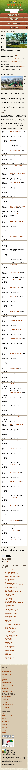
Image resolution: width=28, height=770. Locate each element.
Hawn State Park (6, 55)
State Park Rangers (6, 669)
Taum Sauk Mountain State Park (11, 645)
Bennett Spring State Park (15, 182)
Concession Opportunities (7, 682)
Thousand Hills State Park (10, 646)
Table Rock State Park (14, 464)
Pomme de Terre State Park (15, 392)
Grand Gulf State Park (9, 605)
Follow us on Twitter (9, 736)
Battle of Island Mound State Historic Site (13, 575)
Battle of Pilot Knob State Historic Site (17, 173)
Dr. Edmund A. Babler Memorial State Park (13, 571)
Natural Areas (4, 679)
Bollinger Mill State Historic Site (11, 583)
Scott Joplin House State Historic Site (17, 303)
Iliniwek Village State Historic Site (11, 609)
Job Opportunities (5, 683)
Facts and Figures (5, 721)
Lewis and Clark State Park (15, 338)
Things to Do (14, 19)
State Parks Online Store (7, 701)
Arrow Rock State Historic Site (16, 131)
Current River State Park (10, 595)
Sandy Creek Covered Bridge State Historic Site (14, 640)
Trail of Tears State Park (14, 472)
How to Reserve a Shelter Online (10, 563)
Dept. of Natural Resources (7, 691)
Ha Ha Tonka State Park (14, 287)
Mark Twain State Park (14, 488)
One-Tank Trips (5, 699)
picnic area (18, 55)
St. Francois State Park (14, 440)
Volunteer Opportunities (6, 671)
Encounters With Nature (6, 705)
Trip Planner (4, 702)
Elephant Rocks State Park (10, 599)
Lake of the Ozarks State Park (16, 320)
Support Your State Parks (7, 673)
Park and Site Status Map (7, 716)
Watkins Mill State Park (14, 530)
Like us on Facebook (6, 736)
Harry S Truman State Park (15, 481)
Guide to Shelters (6, 561)
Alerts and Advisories (6, 729)
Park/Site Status (13, 15)
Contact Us (4, 732)
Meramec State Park (14, 360)
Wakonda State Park (14, 505)
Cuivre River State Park (14, 253)
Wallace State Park (13, 512)
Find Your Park (14, 27)
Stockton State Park (14, 455)
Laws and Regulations (6, 726)
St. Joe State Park (13, 448)
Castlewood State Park (14, 228)
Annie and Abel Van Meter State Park (17, 497)
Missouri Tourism (5, 708)
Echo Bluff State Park (9, 598)
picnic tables (14, 61)
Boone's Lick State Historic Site (16, 213)
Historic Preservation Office (7, 677)
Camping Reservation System (7, 698)
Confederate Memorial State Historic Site (13, 591)
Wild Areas (4, 680)
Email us (3, 736)
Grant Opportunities (5, 688)
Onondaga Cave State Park (15, 376)
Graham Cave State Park (15, 279)
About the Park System (6, 674)
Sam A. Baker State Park (15, 150)
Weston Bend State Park (15, 539)
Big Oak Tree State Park (14, 198)
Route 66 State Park (14, 433)
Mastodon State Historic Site (15, 353)
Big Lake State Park (14, 191)
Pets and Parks (5, 727)
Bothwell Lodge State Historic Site (16, 221)
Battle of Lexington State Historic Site (12, 576)
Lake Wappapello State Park (15, 329)
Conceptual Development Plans (8, 685)
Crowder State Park (14, 244)
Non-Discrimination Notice (7, 715)
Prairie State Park (18, 58)
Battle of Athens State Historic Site (17, 158)
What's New (4, 724)
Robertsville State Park (14, 409)
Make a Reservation (14, 23)
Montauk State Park (14, 368)
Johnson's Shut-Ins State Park (11, 610)
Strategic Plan (4, 686)
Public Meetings (5, 676)
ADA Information (5, 713)
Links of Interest (5, 730)
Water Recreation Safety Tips (7, 704)
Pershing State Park (14, 383)
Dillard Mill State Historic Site (15, 264)
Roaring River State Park (15, 400)
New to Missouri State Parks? (7, 718)
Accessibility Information (6, 696)
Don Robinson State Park (15, 416)
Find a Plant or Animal (6, 707)
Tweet (7, 556)
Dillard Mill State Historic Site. (20, 67)
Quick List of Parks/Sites (7, 719)
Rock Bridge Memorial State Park (16, 424)
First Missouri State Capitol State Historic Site (14, 602)
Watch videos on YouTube (13, 736)
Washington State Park (14, 520)
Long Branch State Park (14, 345)
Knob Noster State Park (14, 311)
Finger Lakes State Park (14, 272)
